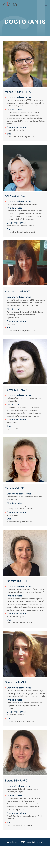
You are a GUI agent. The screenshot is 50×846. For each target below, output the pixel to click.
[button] (46, 5)
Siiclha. (18, 842)
